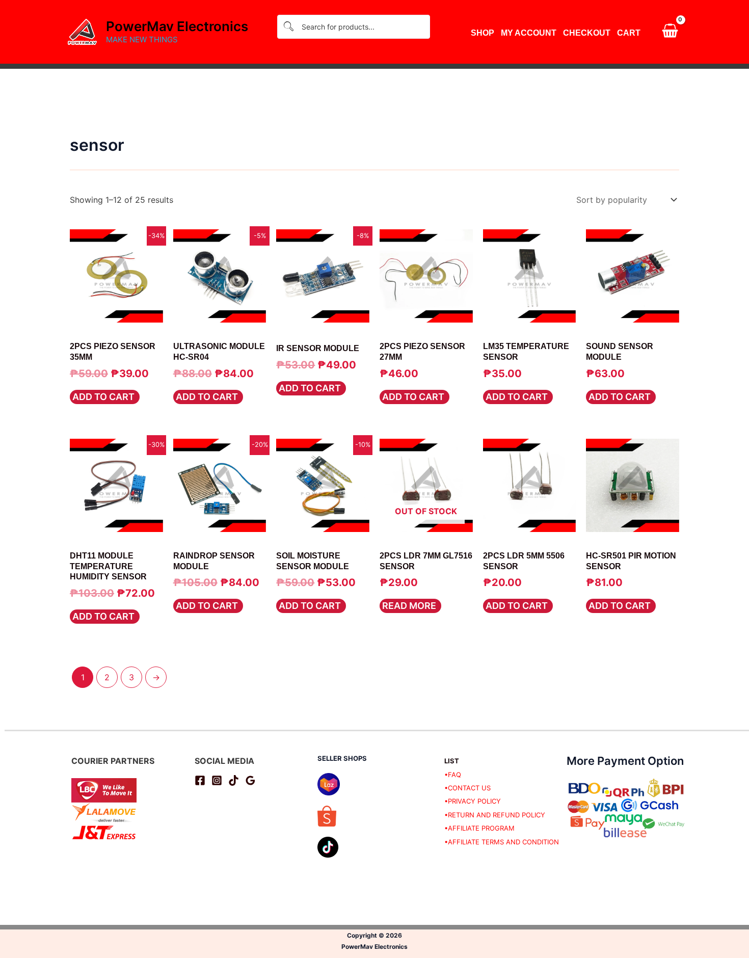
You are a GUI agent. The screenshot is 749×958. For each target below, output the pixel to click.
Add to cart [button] (103, 396)
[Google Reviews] (250, 780)
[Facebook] (200, 780)
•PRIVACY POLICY (472, 801)
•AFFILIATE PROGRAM (479, 828)
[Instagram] (216, 780)
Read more (409, 605)
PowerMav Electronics (177, 26)
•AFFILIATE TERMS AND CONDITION (501, 842)
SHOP (482, 33)
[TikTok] (233, 780)
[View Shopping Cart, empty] (669, 32)
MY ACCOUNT (528, 33)
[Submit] (288, 27)
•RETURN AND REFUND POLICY (494, 815)
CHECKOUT (586, 33)
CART (628, 33)
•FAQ (452, 774)
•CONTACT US (467, 788)
